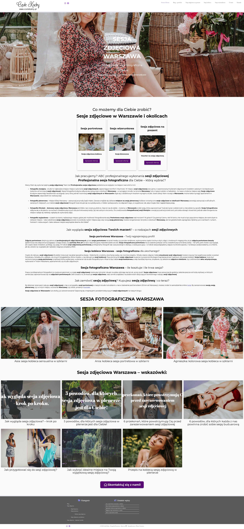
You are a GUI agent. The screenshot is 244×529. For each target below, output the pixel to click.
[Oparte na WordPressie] (126, 525)
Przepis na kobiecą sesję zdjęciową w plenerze (152, 471)
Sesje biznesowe (74, 509)
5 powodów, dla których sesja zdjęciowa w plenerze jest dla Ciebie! (91, 423)
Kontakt (239, 2)
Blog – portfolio (177, 2)
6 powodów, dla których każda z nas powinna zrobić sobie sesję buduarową (213, 423)
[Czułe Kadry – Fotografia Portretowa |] (28, 5)
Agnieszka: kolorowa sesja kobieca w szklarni (203, 361)
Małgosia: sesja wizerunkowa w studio (114, 510)
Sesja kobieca (207, 2)
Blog (68, 503)
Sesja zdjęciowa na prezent (193, 2)
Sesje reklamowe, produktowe (77, 517)
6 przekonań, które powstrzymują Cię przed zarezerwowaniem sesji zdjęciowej (152, 423)
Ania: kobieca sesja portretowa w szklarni (122, 361)
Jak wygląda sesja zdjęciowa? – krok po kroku (31, 423)
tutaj (189, 285)
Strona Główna (165, 2)
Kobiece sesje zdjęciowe (80, 514)
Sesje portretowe (74, 511)
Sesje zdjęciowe (70, 505)
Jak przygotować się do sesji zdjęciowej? (30, 469)
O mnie (231, 2)
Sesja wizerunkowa (220, 2)
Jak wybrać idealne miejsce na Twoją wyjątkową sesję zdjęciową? (91, 471)
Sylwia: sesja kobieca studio (112, 512)
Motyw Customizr (140, 526)
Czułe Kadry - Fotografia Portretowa (112, 526)
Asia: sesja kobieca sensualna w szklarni (40, 361)
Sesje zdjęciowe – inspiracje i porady (75, 520)
